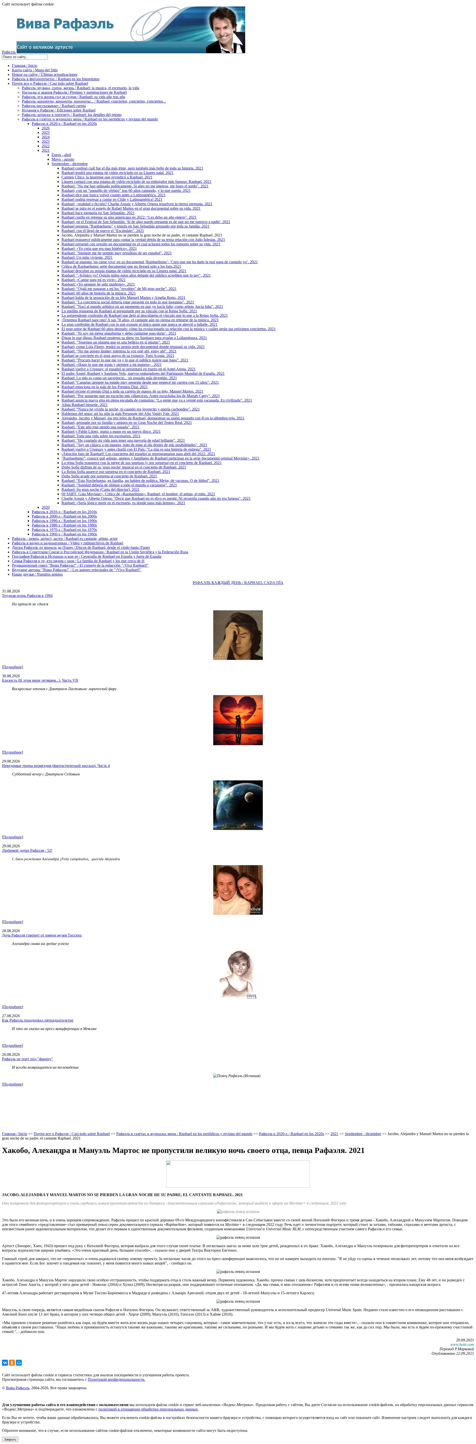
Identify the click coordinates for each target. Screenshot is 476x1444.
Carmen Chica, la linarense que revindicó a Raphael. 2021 (106, 177)
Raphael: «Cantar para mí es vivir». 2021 (93, 280)
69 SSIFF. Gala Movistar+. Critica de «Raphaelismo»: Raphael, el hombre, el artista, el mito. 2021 (138, 494)
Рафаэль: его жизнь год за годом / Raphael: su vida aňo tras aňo (73, 97)
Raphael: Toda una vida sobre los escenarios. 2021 (101, 436)
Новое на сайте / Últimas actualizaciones (44, 74)
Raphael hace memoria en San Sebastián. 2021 (98, 213)
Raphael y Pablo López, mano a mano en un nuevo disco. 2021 (111, 431)
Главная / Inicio (24, 65)
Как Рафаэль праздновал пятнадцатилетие (37, 1020)
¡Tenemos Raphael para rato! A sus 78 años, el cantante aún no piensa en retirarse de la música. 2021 (140, 320)
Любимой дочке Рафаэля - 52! (27, 850)
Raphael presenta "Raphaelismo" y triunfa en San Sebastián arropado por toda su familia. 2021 (135, 226)
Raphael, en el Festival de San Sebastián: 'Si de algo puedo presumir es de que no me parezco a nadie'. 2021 (145, 222)
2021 (46, 150)
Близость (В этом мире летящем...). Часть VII (40, 680)
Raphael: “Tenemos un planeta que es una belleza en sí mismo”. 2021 (115, 342)
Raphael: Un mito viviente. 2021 (87, 257)
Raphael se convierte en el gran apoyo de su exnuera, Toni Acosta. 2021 (117, 356)
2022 (46, 146)
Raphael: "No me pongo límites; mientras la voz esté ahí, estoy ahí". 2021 (119, 351)
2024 (46, 137)
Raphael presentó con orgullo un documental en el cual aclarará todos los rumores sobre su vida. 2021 (140, 244)
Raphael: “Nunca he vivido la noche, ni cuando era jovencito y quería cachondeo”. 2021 (130, 409)
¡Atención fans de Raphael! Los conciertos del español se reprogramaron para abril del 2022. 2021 (138, 454)
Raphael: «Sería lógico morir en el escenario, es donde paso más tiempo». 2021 (123, 503)
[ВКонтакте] (5, 1363)
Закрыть (10, 1439)
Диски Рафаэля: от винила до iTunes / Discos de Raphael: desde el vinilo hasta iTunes (81, 547)
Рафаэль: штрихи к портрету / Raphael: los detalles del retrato (71, 115)
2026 (46, 128)
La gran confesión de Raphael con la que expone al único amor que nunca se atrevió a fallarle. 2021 (139, 324)
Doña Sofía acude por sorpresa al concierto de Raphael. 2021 (109, 476)
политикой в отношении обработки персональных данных (148, 1409)
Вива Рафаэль (17, 1388)
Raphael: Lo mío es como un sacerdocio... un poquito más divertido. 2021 (119, 378)
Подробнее (12, 667)
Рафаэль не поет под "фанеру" (27, 1059)
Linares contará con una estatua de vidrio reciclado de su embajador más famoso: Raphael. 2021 (136, 181)
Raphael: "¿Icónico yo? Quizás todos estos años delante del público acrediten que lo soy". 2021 (136, 275)
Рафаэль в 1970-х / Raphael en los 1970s (64, 530)
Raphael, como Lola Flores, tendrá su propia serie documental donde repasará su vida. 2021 (133, 347)
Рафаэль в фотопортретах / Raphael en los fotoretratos (55, 79)
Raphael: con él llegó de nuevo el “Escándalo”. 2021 (102, 231)
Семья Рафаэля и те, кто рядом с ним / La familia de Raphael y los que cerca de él (78, 561)
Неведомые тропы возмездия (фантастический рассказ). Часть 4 (56, 766)
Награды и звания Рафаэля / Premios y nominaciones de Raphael (74, 92)
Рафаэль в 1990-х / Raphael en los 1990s (64, 521)
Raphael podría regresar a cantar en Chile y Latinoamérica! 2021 (111, 199)
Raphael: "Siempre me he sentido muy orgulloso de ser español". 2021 (116, 253)
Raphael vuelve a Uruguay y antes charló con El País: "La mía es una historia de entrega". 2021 (136, 449)
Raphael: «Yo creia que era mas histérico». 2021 (99, 248)
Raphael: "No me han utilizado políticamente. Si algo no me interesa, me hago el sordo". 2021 (134, 186)
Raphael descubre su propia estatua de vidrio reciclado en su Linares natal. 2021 (123, 271)
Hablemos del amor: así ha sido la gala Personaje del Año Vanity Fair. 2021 (120, 414)
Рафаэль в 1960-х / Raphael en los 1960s (64, 534)
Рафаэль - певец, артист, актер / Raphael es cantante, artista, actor (65, 538)
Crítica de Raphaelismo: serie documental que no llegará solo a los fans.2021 (121, 266)
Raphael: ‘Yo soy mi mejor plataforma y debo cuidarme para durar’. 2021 (118, 333)
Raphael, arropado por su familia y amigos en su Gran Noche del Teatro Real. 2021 (126, 422)
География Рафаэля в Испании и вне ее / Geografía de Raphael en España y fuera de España (86, 556)
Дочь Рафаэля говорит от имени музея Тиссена (42, 935)
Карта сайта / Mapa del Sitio (35, 70)
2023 (46, 141)
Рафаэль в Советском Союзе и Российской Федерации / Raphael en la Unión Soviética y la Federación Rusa (100, 552)
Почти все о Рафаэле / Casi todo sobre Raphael (50, 83)
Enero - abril (61, 155)
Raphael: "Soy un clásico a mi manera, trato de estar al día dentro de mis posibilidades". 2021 (134, 445)
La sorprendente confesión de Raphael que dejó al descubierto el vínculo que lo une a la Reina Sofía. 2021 (144, 315)
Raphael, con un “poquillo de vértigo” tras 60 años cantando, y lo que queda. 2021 (126, 190)
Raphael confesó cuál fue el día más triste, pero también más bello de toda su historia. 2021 (132, 168)
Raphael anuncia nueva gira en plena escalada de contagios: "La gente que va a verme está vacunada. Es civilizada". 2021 (156, 400)
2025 (46, 132)
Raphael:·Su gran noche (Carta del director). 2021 (100, 489)
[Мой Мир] (19, 1363)
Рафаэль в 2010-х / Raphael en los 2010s (64, 512)
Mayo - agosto (63, 159)
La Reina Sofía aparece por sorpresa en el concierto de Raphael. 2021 (115, 472)
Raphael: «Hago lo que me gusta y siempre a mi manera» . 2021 (111, 364)
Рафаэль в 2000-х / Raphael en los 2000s (64, 516)
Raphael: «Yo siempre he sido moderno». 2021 (98, 284)
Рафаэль (9, 52)
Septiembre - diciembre (70, 164)
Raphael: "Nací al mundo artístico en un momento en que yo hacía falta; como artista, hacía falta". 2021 (142, 306)
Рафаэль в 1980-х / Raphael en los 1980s (64, 525)
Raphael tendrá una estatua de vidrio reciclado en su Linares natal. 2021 (117, 173)
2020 (46, 507)
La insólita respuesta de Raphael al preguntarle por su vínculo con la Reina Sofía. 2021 (129, 311)
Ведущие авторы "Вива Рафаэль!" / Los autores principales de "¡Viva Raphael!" (76, 570)
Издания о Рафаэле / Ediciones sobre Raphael (58, 110)
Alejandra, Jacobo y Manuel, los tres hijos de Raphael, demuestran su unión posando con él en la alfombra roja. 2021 (152, 418)
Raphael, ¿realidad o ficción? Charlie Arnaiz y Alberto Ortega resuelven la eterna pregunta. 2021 (136, 204)
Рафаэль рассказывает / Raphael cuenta (54, 106)
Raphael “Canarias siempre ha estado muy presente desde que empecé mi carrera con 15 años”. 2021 (140, 382)
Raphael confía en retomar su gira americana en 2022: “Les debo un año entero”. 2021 (129, 217)
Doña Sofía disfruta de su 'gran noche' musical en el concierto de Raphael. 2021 (123, 467)
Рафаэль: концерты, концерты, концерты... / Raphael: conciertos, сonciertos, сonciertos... (94, 101)
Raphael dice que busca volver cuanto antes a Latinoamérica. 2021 (113, 195)
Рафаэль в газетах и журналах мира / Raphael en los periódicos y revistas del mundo (90, 119)
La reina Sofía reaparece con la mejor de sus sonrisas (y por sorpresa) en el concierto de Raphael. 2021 (141, 463)
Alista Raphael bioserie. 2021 (84, 405)
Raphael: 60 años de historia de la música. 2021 (98, 293)
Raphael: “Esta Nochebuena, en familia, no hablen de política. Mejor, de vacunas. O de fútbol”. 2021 (140, 480)
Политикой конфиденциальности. (116, 1379)
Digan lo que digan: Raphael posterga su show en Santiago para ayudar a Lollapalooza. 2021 (134, 338)
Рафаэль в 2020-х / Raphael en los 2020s (64, 123)
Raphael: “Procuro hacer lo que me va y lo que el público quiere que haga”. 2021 (124, 360)
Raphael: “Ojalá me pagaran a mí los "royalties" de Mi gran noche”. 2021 (119, 289)
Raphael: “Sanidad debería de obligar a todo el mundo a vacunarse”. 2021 (119, 485)
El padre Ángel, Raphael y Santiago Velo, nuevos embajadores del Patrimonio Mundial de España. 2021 (143, 373)
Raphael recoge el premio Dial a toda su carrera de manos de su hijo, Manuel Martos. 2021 (132, 391)
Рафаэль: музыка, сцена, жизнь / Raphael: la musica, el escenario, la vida (80, 88)
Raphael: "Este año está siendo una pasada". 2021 (100, 427)
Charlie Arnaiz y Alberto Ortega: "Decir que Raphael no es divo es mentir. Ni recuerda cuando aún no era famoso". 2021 (156, 498)
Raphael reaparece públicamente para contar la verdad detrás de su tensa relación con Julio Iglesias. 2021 (143, 239)
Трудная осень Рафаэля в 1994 (27, 595)
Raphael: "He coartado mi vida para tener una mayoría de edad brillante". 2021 (123, 440)
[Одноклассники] (12, 1363)
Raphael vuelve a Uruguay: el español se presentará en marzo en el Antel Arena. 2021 (128, 369)
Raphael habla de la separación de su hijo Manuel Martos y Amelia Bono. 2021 (123, 297)
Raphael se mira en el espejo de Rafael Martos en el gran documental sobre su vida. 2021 (131, 208)
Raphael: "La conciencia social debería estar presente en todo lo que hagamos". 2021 (127, 302)
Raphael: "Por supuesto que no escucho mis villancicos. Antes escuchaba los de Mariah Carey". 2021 (140, 396)
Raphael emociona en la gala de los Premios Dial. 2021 (104, 387)
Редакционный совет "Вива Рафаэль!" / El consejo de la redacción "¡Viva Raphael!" (80, 565)
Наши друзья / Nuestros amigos (37, 574)
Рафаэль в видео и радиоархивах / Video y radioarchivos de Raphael (67, 543)
